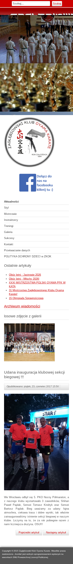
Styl (6, 207)
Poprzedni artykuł (29, 532)
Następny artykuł (56, 532)
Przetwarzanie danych (17, 250)
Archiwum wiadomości (22, 306)
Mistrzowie (10, 213)
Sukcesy (9, 238)
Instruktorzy (11, 219)
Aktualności (11, 201)
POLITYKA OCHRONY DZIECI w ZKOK (27, 256)
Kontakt (8, 244)
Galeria (8, 232)
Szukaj (57, 3)
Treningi (8, 225)
